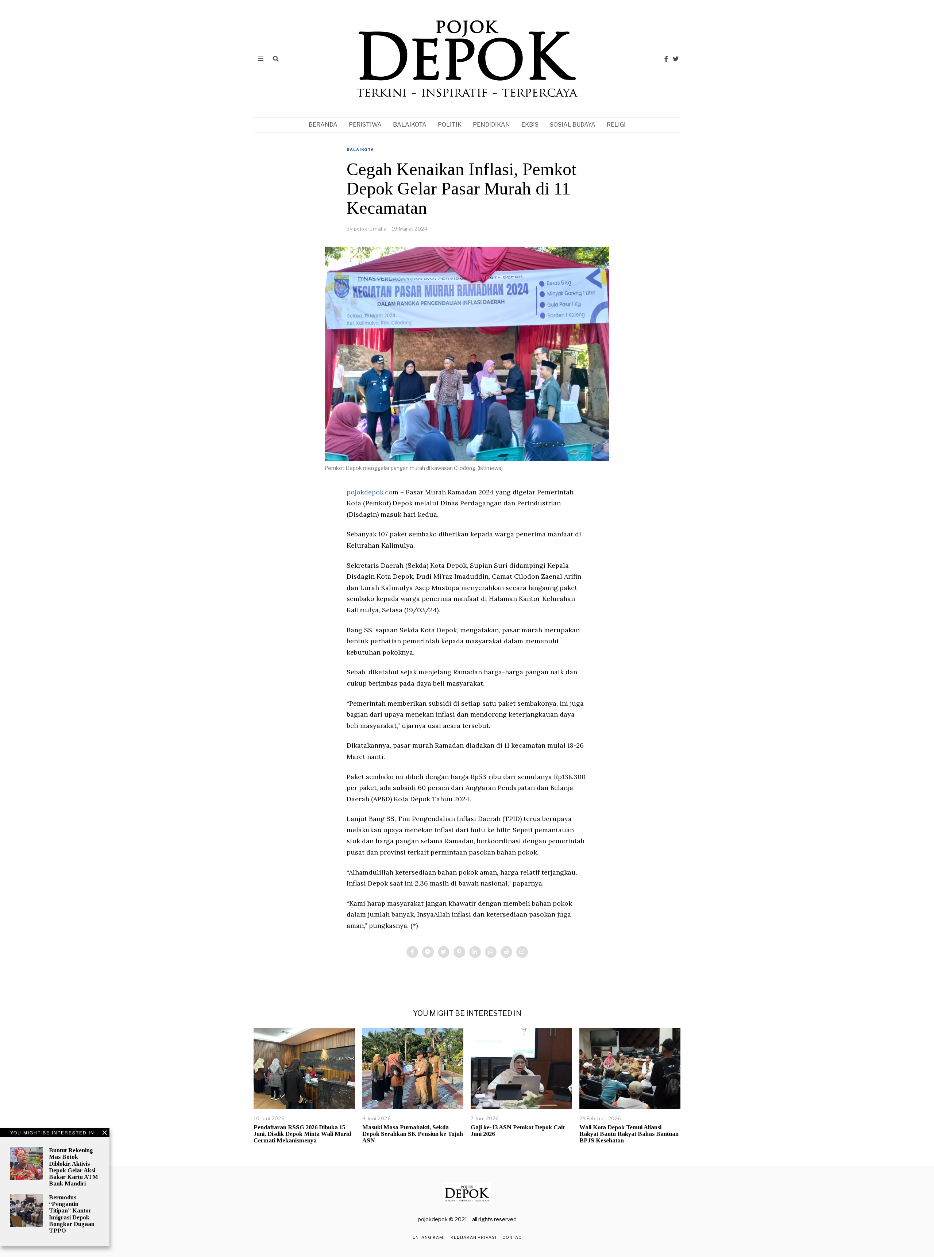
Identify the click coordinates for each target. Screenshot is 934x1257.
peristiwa (365, 124)
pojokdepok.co (370, 492)
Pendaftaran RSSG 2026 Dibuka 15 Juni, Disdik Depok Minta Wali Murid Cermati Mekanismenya (302, 1134)
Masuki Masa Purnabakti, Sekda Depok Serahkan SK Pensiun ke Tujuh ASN (412, 1134)
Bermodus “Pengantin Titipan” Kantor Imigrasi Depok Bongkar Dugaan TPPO (71, 1214)
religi (616, 124)
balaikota (410, 124)
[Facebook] (666, 58)
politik (450, 124)
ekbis (530, 124)
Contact (513, 1237)
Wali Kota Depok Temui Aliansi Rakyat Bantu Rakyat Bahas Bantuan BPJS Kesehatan (629, 1134)
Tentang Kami (427, 1237)
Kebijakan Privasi (474, 1237)
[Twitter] (675, 58)
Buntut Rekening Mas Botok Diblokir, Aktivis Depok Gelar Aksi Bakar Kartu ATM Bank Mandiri (73, 1167)
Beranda (323, 124)
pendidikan (491, 124)
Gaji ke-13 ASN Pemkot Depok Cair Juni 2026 (518, 1130)
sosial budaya (572, 124)
